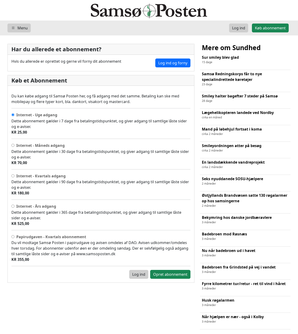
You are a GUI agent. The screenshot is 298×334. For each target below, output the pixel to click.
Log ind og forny (172, 62)
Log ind (138, 274)
